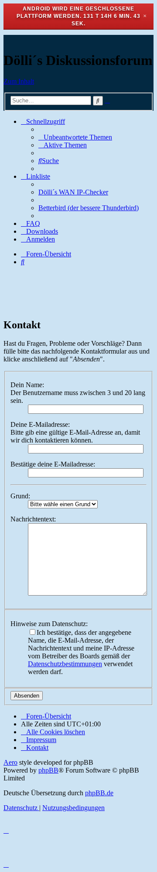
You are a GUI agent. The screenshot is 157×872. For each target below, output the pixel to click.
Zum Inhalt (18, 81)
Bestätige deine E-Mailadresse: (52, 464)
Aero (10, 762)
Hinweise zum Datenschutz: (49, 623)
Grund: (20, 496)
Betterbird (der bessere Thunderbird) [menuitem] (88, 207)
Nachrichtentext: (33, 519)
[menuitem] (75, 137)
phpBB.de (99, 793)
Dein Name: (27, 384)
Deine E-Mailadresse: (40, 424)
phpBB (48, 770)
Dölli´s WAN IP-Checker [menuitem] (73, 192)
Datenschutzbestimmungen (65, 664)
